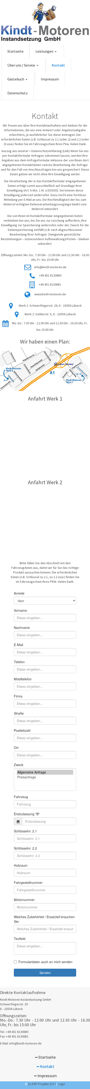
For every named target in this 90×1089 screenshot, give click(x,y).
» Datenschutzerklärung (45, 151)
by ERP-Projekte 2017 (42, 1084)
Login (61, 1084)
